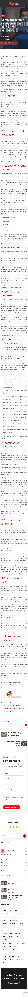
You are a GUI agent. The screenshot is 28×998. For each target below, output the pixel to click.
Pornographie (6, 721)
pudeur (21, 917)
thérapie (15, 949)
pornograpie (15, 913)
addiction (5, 718)
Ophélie (7, 36)
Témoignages (14, 868)
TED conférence (6, 949)
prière (22, 913)
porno (20, 718)
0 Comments (7, 42)
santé (18, 930)
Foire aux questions (14, 854)
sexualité (5, 939)
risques (21, 923)
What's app (5, 962)
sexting (4, 936)
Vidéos (14, 870)
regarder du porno (14, 920)
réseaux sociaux (17, 926)
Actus (3, 15)
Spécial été (14, 865)
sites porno (12, 939)
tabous (15, 946)
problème (5, 917)
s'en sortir (14, 721)
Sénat (9, 946)
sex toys (17, 936)
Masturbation (14, 859)
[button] (26, 3)
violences (12, 959)
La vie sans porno (14, 857)
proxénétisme (13, 917)
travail (18, 953)
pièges (4, 910)
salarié (12, 930)
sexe (11, 933)
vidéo (19, 956)
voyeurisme (19, 959)
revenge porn (13, 923)
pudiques (5, 920)
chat (16, 685)
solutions (11, 943)
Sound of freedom (21, 943)
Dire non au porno (16, 851)
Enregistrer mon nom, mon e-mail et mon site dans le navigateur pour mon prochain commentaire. (13, 800)
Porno (14, 862)
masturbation (13, 718)
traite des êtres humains (8, 953)
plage (10, 910)
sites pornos (21, 939)
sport (4, 946)
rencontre (5, 923)
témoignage (11, 956)
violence (4, 959)
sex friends (17, 933)
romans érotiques (7, 926)
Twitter (4, 956)
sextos (10, 936)
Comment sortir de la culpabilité (12, 705)
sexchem (5, 933)
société (4, 943)
